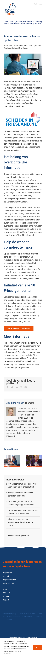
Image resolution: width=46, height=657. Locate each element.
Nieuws (25, 48)
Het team (6, 596)
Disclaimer (28, 617)
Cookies (9, 620)
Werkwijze (6, 576)
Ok (37, 647)
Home (5, 589)
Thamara (9, 46)
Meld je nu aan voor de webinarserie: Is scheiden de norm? (20, 522)
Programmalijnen (9, 580)
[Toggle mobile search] (35, 4)
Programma (7, 573)
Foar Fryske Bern (35, 46)
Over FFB (6, 593)
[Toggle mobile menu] (40, 4)
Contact (6, 600)
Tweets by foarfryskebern (17, 536)
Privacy (39, 617)
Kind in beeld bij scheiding (13, 48)
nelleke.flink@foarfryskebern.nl (18, 367)
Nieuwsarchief (8, 583)
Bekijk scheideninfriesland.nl (19, 328)
